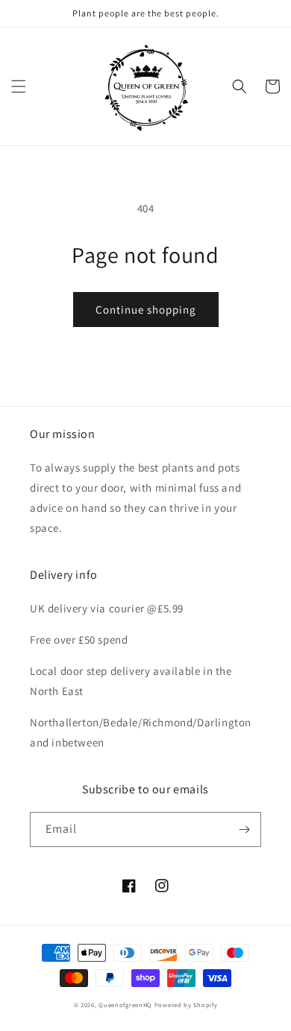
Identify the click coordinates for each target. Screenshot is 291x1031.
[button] (18, 86)
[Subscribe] (244, 829)
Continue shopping (146, 309)
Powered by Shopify (186, 1004)
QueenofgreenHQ (125, 1004)
